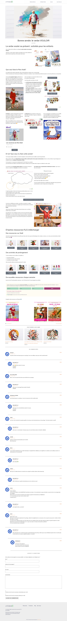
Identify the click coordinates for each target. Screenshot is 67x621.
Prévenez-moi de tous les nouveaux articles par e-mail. (15, 595)
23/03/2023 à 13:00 (15, 479)
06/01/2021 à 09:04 (15, 406)
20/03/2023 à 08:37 (12, 469)
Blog (51, 1)
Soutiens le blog (9, 341)
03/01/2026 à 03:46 (15, 531)
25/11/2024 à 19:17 (12, 489)
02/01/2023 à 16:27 (12, 449)
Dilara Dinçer (39, 619)
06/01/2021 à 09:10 (15, 363)
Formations (43, 1)
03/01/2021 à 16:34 (12, 353)
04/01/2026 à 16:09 (17, 542)
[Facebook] (5, 617)
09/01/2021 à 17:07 (15, 428)
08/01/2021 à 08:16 (12, 418)
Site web (6, 569)
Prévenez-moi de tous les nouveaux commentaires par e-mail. (16, 592)
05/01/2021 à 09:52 (12, 396)
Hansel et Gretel (47, 341)
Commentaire (7, 574)
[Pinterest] (7, 617)
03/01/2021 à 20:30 (12, 375)
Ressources (32, 1)
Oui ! (52, 288)
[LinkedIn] (8, 617)
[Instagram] (6, 617)
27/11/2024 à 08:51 (15, 505)
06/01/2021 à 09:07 (15, 385)
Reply (61, 352)
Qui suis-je (59, 1)
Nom (6, 559)
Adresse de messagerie (10, 564)
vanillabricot (9, 323)
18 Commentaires (59, 323)
